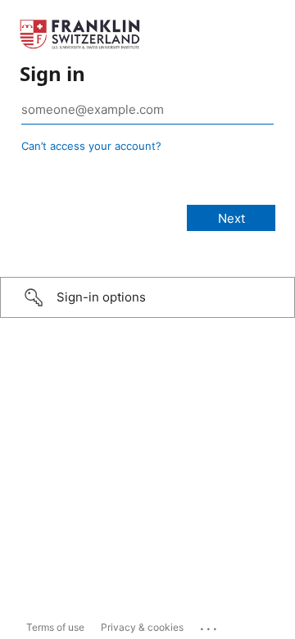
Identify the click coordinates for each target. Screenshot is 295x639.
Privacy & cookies (142, 627)
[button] (147, 297)
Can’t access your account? (91, 145)
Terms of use (55, 627)
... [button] (210, 625)
